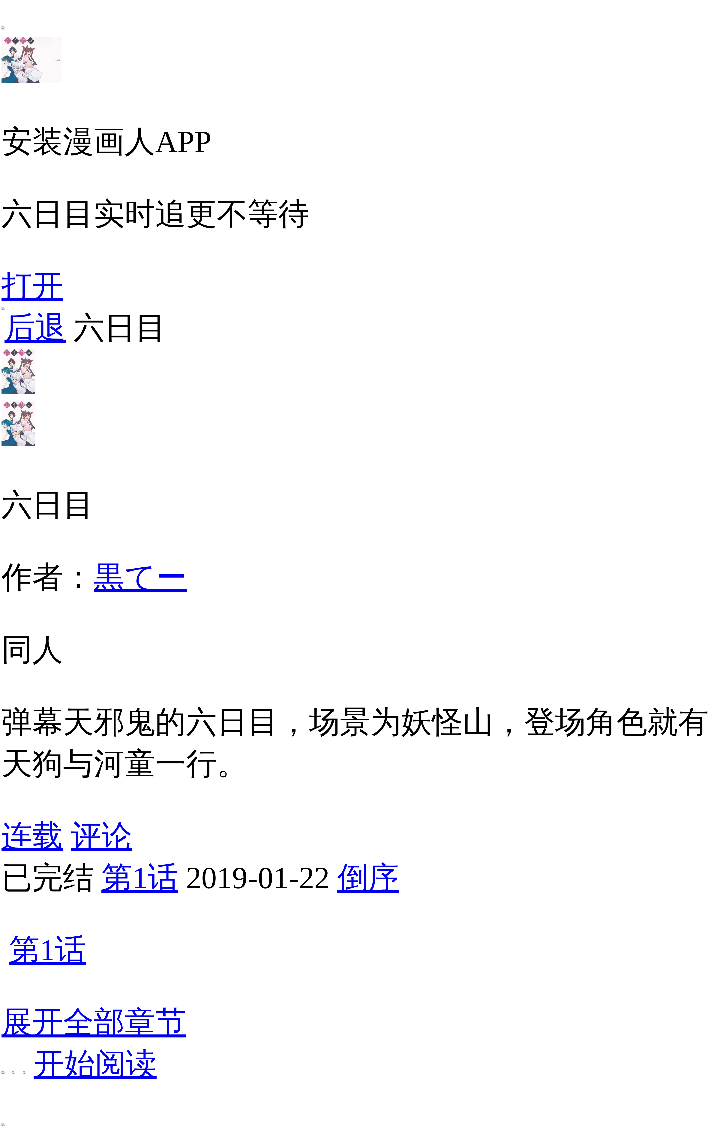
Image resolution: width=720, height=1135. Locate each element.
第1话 (139, 878)
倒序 (368, 878)
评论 (101, 836)
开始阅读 (95, 1064)
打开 (32, 286)
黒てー (140, 577)
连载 (32, 836)
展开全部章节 (94, 1022)
